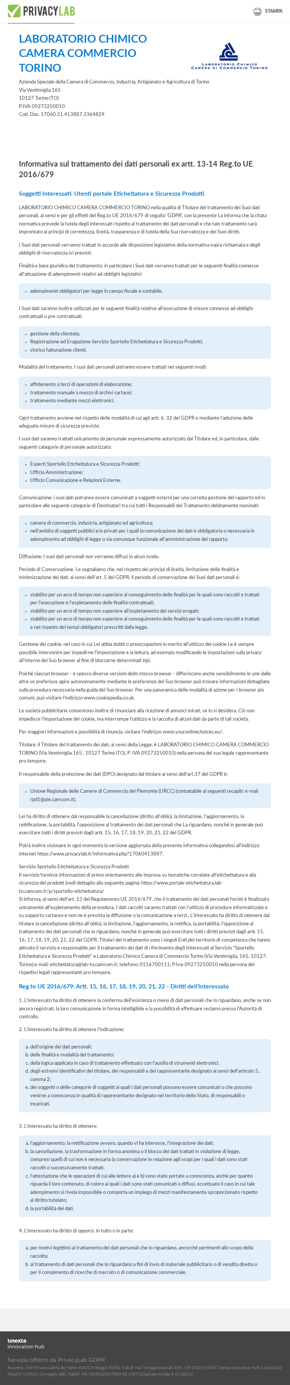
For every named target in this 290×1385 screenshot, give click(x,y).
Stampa (273, 11)
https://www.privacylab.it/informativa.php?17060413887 (99, 854)
